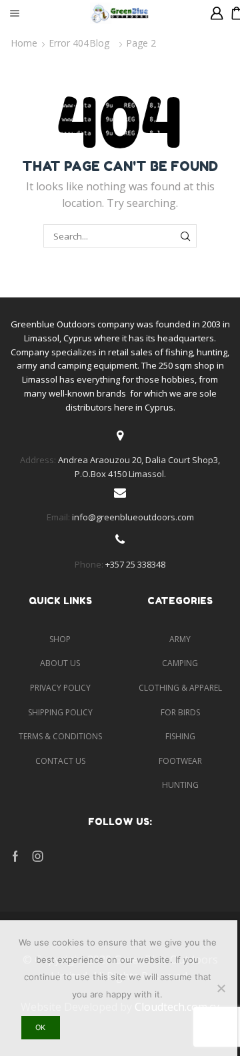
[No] (220, 988)
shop (60, 639)
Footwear (180, 761)
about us (60, 663)
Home (24, 43)
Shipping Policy (60, 712)
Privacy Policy (60, 687)
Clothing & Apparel (180, 687)
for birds (180, 712)
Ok (40, 1027)
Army (180, 639)
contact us (60, 761)
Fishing (180, 736)
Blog (99, 43)
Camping (180, 663)
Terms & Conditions (60, 736)
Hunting (180, 785)
